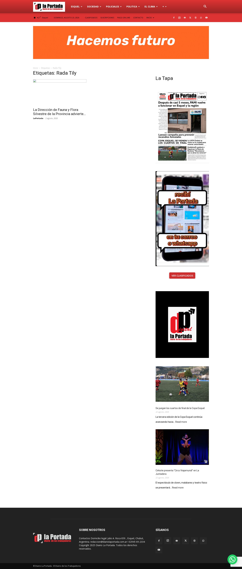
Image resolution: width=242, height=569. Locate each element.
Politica (131, 6)
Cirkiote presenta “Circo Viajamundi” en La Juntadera (177, 472)
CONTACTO (138, 17)
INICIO (149, 17)
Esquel (75, 6)
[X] (190, 17)
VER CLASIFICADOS (182, 275)
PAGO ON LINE (123, 17)
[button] (205, 6)
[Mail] (184, 17)
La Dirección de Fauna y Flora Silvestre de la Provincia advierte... (59, 112)
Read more (181, 422)
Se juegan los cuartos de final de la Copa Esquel (180, 408)
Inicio (35, 68)
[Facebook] (173, 17)
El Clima (150, 6)
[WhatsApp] (201, 17)
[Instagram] (179, 17)
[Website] (195, 17)
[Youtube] (206, 17)
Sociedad (93, 6)
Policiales (112, 6)
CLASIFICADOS (91, 17)
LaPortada (38, 118)
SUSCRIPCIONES (107, 17)
